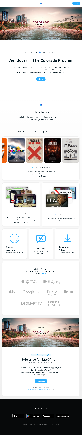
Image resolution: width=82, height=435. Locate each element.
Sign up (41, 79)
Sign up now (41, 381)
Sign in (76, 3)
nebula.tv (44, 273)
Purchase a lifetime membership (38, 389)
